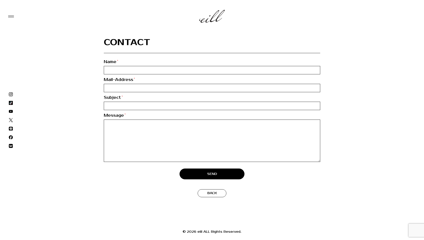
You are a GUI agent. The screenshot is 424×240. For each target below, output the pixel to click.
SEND (212, 174)
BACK (212, 193)
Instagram (11, 94)
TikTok (11, 103)
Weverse (11, 146)
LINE (11, 129)
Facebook (11, 137)
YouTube (11, 111)
